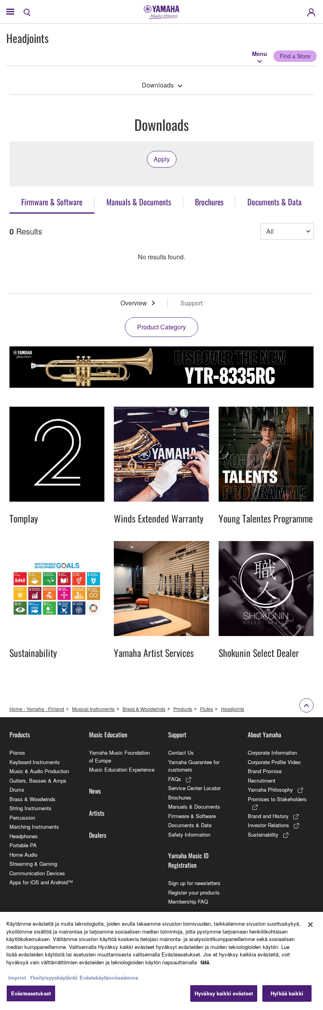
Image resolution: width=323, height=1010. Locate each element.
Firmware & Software (192, 816)
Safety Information (189, 834)
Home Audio (23, 854)
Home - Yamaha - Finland (36, 708)
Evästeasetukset (31, 993)
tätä (204, 962)
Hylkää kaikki (287, 993)
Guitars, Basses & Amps (38, 780)
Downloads (158, 84)
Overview (134, 302)
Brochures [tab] (209, 202)
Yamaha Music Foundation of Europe (119, 756)
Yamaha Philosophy (270, 789)
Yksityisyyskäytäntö (54, 977)
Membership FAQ (188, 901)
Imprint (17, 977)
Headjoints (232, 708)
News (95, 791)
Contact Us (181, 752)
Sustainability (263, 834)
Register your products (194, 892)
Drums (16, 789)
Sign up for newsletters (194, 883)
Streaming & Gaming (33, 863)
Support (177, 734)
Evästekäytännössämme (109, 977)
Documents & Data (190, 825)
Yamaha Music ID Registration (188, 860)
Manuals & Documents (194, 806)
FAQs (174, 779)
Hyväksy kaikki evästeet (224, 993)
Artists (96, 813)
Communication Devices (37, 873)
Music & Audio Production (39, 771)
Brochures (179, 797)
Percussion (22, 817)
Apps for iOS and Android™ (41, 882)
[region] (161, 961)
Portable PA (23, 845)
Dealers (97, 835)
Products (182, 708)
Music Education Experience (121, 769)
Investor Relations (268, 825)
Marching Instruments (34, 826)
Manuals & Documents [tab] (138, 202)
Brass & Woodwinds (144, 708)
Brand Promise (265, 771)
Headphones (23, 836)
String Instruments (30, 808)
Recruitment (261, 780)
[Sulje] (310, 924)
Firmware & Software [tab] (51, 202)
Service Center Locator (194, 788)
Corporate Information (272, 752)
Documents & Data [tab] (274, 202)
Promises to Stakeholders (277, 799)
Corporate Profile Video (274, 762)
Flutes (206, 708)
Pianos (17, 752)
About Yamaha (264, 734)
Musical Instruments (93, 708)
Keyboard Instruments (34, 762)
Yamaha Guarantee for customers (193, 766)
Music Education (108, 734)
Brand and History (268, 816)
